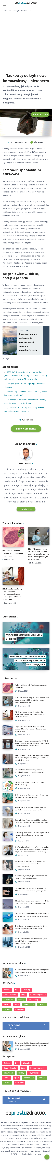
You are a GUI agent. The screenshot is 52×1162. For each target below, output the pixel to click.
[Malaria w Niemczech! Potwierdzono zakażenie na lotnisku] (8, 688)
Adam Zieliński (25, 463)
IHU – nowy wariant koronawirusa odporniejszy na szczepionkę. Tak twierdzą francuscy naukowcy (32, 835)
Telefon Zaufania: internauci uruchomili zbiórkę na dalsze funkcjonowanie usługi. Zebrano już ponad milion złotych (32, 758)
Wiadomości (26, 11)
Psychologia (34, 1000)
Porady (21, 1000)
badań (30, 312)
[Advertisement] (26, 44)
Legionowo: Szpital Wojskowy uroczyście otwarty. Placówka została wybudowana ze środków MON (30, 729)
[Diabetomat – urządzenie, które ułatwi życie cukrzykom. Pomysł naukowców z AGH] (8, 929)
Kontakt (15, 1122)
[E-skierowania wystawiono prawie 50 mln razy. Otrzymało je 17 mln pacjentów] (8, 798)
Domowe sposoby (38, 995)
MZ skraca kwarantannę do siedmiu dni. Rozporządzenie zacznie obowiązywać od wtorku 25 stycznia (13, 594)
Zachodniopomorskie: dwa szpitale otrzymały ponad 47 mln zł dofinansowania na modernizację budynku (31, 941)
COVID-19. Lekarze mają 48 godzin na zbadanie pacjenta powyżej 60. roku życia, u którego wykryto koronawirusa (38, 554)
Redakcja (5, 1122)
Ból (16, 990)
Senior (6, 1004)
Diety (23, 995)
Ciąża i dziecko (10, 995)
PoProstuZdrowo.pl (11, 11)
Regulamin (25, 1122)
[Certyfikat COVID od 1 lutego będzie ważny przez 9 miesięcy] (8, 786)
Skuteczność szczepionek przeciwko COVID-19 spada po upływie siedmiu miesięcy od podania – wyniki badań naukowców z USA (32, 743)
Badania (7, 990)
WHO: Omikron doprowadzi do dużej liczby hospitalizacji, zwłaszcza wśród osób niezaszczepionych (30, 864)
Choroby (26, 990)
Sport (16, 1004)
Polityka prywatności (41, 1122)
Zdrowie (7, 1009)
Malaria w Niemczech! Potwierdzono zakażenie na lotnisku (13, 553)
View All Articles (26, 509)
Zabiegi (42, 1004)
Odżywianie (8, 1000)
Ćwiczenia (19, 1009)
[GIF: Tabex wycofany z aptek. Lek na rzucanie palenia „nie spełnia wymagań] (8, 879)
